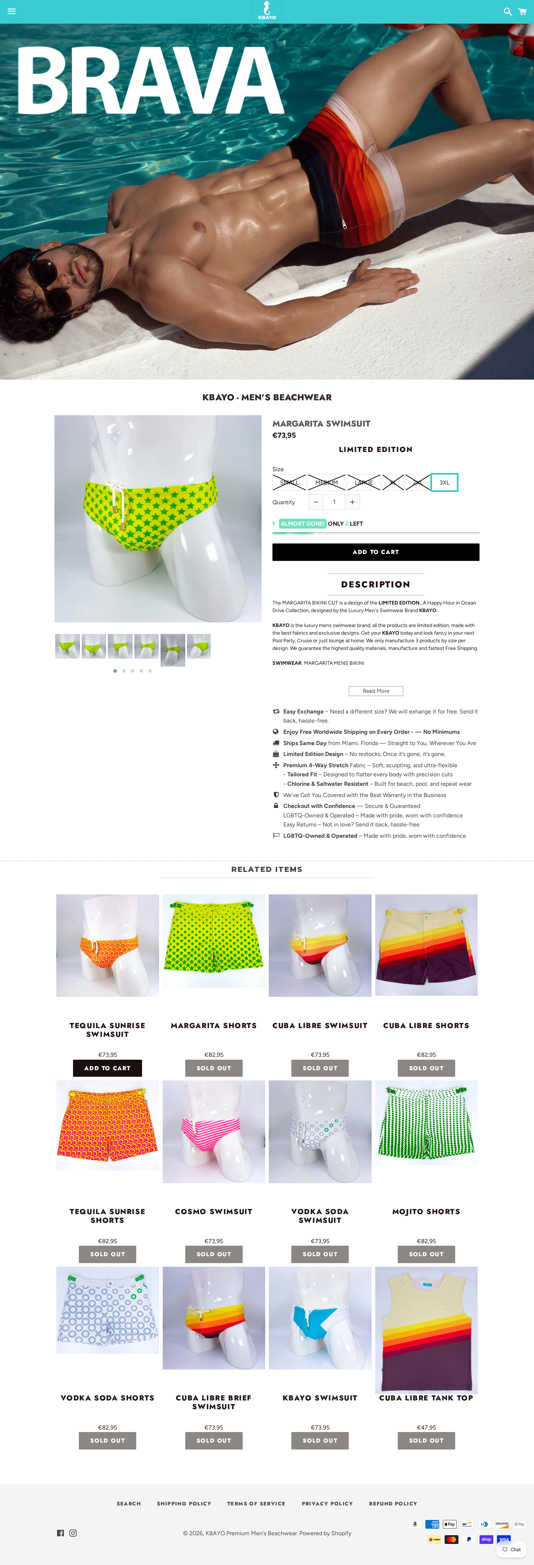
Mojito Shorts (426, 1212)
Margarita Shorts (214, 1026)
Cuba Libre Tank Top (426, 1398)
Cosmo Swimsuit (213, 1212)
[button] (115, 671)
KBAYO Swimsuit (320, 1398)
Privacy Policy (327, 1503)
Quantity (283, 502)
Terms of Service (256, 1503)
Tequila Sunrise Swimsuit (107, 1031)
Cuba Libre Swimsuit (320, 1026)
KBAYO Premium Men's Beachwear (251, 1533)
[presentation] (47, 653)
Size (278, 469)
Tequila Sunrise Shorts (107, 1217)
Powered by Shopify (325, 1533)
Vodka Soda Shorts (108, 1398)
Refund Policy (393, 1503)
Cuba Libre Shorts (426, 1026)
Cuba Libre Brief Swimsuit (214, 1403)
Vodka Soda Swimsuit (320, 1217)
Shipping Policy (184, 1503)
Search (129, 1503)
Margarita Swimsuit (321, 424)
